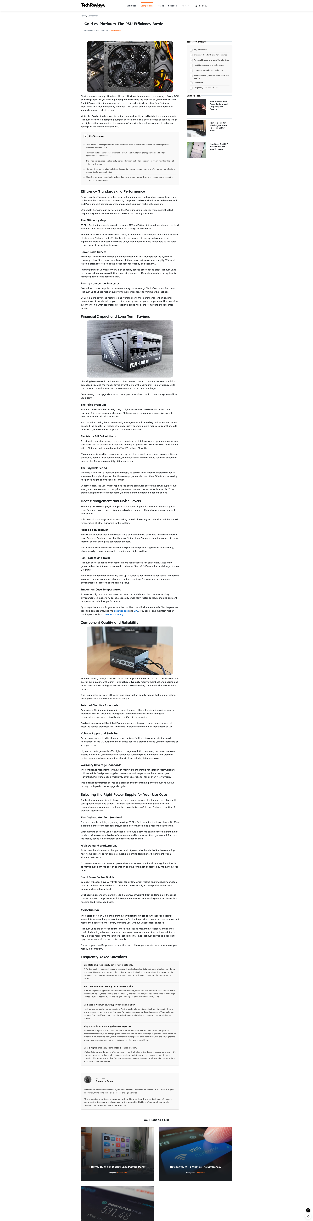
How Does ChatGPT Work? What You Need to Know (219, 146)
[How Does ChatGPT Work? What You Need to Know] (196, 143)
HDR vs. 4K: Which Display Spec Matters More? (117, 1166)
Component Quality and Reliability (208, 70)
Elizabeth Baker (115, 30)
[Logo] (93, 3)
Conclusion (198, 82)
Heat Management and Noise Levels (209, 65)
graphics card (121, 610)
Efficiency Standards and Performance (210, 55)
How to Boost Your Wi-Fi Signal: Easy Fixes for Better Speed (218, 127)
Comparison (122, 1172)
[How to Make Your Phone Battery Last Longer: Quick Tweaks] (196, 100)
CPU (136, 610)
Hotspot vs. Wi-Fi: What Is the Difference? (195, 1166)
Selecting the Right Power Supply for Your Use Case (211, 76)
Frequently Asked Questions (206, 88)
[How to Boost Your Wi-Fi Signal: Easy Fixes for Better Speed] (196, 122)
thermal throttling (113, 614)
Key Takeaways (200, 50)
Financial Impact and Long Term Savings (211, 60)
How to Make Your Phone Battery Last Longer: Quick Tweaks (219, 105)
